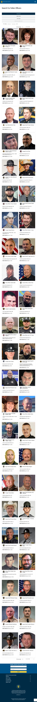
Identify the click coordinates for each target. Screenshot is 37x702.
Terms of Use (17, 699)
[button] (18, 675)
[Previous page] (32, 27)
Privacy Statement (22, 699)
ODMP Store (8, 682)
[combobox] (9, 24)
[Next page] (34, 27)
